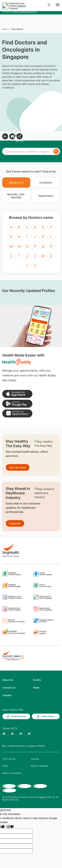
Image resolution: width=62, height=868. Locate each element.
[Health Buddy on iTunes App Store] (17, 394)
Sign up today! (17, 467)
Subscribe (15, 523)
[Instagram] (22, 735)
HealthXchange (18, 716)
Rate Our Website (39, 766)
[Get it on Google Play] (17, 404)
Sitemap (35, 759)
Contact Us (8, 687)
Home (4, 29)
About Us (7, 679)
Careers (6, 695)
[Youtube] (14, 735)
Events (37, 679)
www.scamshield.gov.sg (24, 11)
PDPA (5, 766)
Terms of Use (8, 759)
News (36, 687)
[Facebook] (5, 735)
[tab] (16, 182)
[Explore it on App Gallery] (17, 413)
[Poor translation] (10, 826)
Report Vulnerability (12, 773)
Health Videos (47, 716)
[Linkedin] (31, 735)
